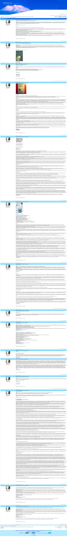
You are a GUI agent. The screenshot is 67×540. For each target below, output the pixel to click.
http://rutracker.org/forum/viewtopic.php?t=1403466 (21, 397)
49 (28, 82)
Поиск (64, 15)
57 (28, 376)
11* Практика (14, 17)
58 (28, 390)
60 (28, 506)
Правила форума (61, 15)
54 (28, 322)
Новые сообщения (52, 15)
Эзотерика (5, 17)
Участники (56, 15)
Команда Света (2, 17)
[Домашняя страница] (20, 41)
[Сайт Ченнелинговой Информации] (43, 533)
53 (28, 310)
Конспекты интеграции (9, 17)
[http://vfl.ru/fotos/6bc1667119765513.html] (19, 212)
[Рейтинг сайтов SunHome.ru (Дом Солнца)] (20, 533)
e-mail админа (33, 534)
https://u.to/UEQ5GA (18, 72)
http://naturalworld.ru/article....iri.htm (19, 330)
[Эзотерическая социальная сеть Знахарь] (30, 533)
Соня (8, 19)
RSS (65, 15)
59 (28, 485)
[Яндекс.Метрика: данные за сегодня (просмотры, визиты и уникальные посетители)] (23, 532)
